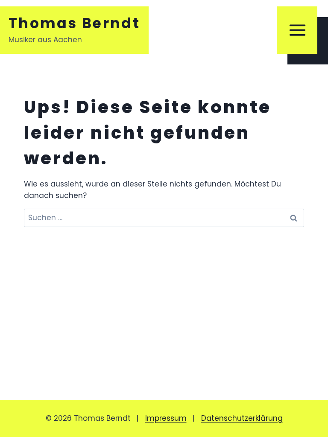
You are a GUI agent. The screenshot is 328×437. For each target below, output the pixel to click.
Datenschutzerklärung (242, 418)
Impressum (166, 418)
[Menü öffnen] (297, 30)
